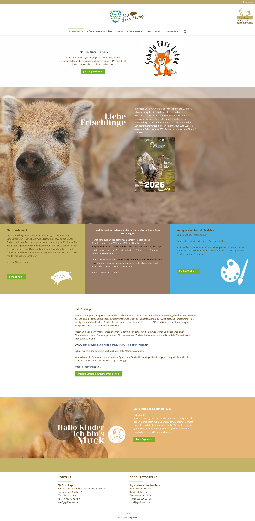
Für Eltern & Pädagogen (104, 31)
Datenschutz (248, 2)
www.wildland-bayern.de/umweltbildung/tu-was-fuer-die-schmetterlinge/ (111, 344)
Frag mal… (155, 31)
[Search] (185, 32)
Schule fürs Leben (93, 52)
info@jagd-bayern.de (68, 502)
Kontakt (172, 31)
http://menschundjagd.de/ (88, 366)
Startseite (76, 31)
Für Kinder (134, 31)
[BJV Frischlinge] (127, 16)
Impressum (134, 517)
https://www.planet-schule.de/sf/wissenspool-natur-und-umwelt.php (126, 246)
